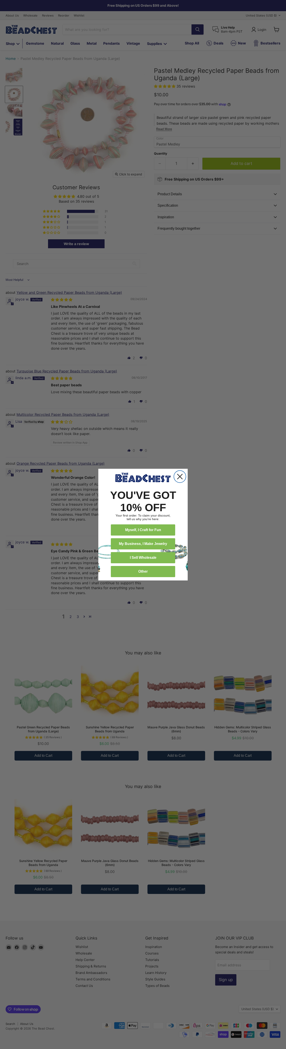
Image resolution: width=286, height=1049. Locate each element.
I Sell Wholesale (143, 557)
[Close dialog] (180, 477)
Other (143, 571)
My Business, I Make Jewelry (143, 544)
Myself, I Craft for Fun (143, 530)
